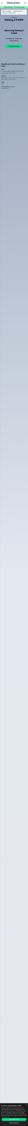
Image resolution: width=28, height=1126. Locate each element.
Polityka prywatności (5, 1117)
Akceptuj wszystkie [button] (14, 1119)
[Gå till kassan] (25, 3)
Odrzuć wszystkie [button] (14, 1123)
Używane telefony (14, 46)
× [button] (26, 1104)
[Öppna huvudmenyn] (2, 3)
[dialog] (14, 1114)
